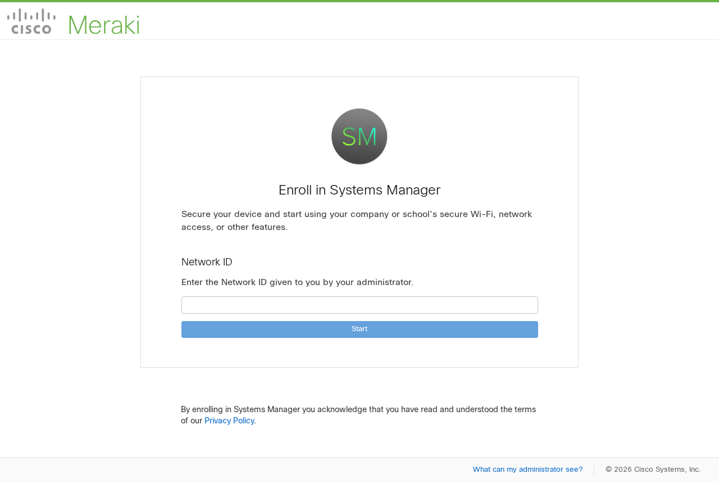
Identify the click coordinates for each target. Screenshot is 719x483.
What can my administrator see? (528, 470)
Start (359, 329)
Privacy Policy (229, 421)
